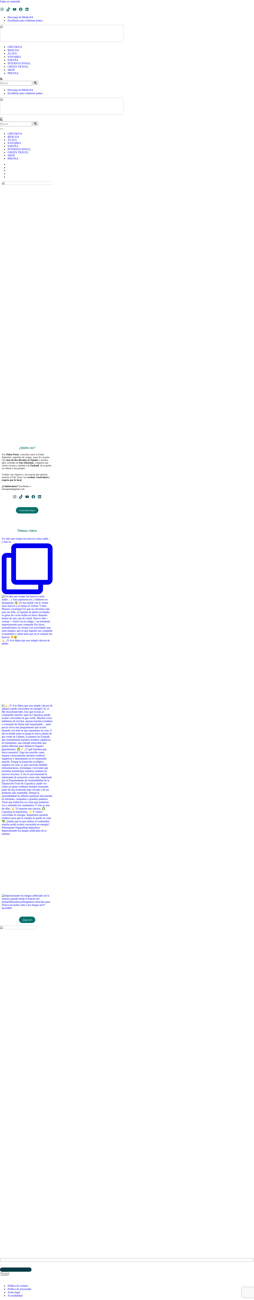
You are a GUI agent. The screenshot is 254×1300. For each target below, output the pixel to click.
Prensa (4, 1226)
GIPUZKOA (15, 46)
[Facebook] (21, 9)
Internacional (8, 1216)
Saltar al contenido (10, 1)
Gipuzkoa (5, 1203)
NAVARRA (14, 56)
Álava (3, 1211)
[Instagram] (2, 9)
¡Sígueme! (27, 920)
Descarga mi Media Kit (20, 17)
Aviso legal (14, 1292)
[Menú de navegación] (1, 117)
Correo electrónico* (11, 1265)
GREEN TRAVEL (18, 66)
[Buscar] (1, 79)
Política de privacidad (19, 1289)
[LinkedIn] (27, 9)
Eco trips (5, 1221)
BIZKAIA (13, 50)
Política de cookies (18, 1285)
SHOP (11, 69)
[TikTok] (8, 9)
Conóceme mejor (27, 510)
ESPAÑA (13, 60)
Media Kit (5, 1231)
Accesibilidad (15, 1295)
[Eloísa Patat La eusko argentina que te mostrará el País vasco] (61, 40)
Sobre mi (5, 1228)
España (4, 1213)
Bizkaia (4, 1206)
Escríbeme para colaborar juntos (25, 20)
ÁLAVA (12, 53)
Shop (3, 1223)
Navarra (5, 1208)
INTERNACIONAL (19, 63)
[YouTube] (14, 9)
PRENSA (13, 73)
